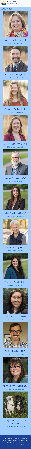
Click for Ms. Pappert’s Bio (15, 147)
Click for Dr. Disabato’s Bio (15, 354)
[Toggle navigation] (27, 3)
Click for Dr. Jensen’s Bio (15, 320)
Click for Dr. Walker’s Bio (15, 112)
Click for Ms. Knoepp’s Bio (15, 216)
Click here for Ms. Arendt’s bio (15, 389)
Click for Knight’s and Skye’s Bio (15, 426)
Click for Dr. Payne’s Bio (15, 43)
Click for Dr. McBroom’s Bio (15, 78)
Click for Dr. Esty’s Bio (15, 251)
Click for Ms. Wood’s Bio (15, 285)
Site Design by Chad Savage (11, 444)
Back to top (25, 444)
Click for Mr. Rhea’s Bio (15, 181)
